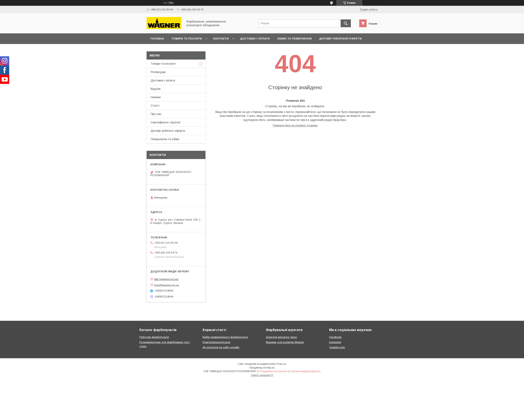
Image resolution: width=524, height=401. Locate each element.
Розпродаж (158, 72)
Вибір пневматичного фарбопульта (225, 337)
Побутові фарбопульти (154, 337)
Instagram (335, 342)
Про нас (156, 114)
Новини (156, 97)
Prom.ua (281, 364)
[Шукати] (346, 23)
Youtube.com (337, 347)
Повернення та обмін (165, 139)
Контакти (221, 38)
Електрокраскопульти (216, 342)
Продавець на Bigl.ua (262, 367)
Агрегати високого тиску (281, 337)
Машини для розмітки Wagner (285, 342)
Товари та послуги (186, 38)
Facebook (335, 337)
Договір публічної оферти (340, 38)
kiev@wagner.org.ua (166, 284)
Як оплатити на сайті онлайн (221, 347)
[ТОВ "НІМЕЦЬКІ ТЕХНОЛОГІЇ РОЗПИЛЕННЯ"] (164, 28)
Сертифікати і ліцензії (166, 122)
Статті (155, 105)
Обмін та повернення (294, 38)
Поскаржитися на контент (273, 371)
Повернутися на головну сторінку (295, 125)
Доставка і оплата (255, 38)
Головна (157, 38)
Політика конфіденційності (305, 371)
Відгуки (155, 88)
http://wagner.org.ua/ (166, 279)
